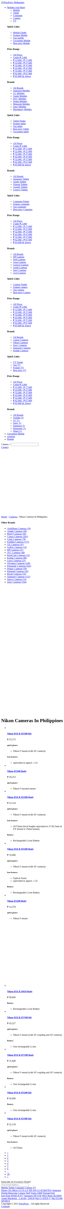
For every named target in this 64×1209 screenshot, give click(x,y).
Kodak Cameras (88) (17, 558)
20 (8, 1174)
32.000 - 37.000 (22, 65)
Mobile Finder (19, 32)
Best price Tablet (21, 129)
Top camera (18, 290)
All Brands (18, 88)
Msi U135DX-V (43, 1198)
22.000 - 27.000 (22, 63)
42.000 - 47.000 (22, 68)
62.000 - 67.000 (22, 73)
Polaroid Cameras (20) (17, 571)
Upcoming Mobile (21, 40)
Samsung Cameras (22, 348)
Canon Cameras (20, 340)
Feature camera (20, 287)
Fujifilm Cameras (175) (18, 542)
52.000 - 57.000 (22, 71)
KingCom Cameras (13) (18, 555)
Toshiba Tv (18, 417)
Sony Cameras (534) (16, 582)
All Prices (17, 55)
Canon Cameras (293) (17, 536)
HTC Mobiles (19, 98)
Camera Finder (20, 284)
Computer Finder (21, 201)
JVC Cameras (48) (16, 552)
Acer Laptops (19, 273)
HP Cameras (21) (15, 550)
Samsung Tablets (21, 179)
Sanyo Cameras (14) (16, 579)
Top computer (19, 207)
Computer (17, 15)
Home (4, 517)
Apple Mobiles (20, 96)
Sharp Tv (17, 431)
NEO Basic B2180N (52, 1195)
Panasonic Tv (19, 428)
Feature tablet (19, 123)
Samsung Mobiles (21, 90)
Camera (16, 18)
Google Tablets (20, 187)
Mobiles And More (16, 7)
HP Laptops (18, 257)
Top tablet (17, 126)
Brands (10, 439)
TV (14, 21)
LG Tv (16, 420)
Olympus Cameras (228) (18, 563)
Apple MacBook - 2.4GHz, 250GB (18, 1198)
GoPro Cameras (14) (17, 547)
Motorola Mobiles (21, 104)
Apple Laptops (20, 267)
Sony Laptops (19, 270)
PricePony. (24, 1203)
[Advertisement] (32, 482)
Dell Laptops (19, 259)
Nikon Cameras (20, 342)
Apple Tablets (19, 181)
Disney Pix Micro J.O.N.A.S (14, 1190)
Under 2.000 (20, 57)
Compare (5, 1206)
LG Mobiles (19, 93)
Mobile (16, 10)
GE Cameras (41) (15, 544)
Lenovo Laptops (21, 265)
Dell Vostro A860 (34, 1193)
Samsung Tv (19, 425)
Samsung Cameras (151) (18, 576)
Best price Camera (21, 292)
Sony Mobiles (19, 106)
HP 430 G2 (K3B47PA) (40, 1190)
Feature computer (21, 204)
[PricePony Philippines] (12, 2)
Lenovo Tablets (20, 189)
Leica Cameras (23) (16, 560)
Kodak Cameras (20, 350)
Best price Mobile (21, 43)
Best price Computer (22, 209)
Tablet (16, 13)
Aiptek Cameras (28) (17, 531)
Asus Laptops (19, 262)
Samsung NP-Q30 (32, 1195)
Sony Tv (17, 423)
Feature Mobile (20, 35)
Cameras (13, 517)
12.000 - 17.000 (22, 60)
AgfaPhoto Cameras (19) (19, 528)
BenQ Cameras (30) (16, 534)
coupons (11, 436)
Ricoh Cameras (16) (16, 574)
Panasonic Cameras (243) (19, 566)
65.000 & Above (22, 76)
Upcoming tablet (21, 131)
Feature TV (18, 367)
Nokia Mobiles (20, 101)
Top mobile (18, 38)
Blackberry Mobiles (22, 109)
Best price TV (19, 370)
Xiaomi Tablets (20, 184)
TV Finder (18, 362)
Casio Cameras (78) (16, 539)
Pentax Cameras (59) (17, 568)
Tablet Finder (19, 121)
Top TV (17, 365)
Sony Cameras (20, 345)
